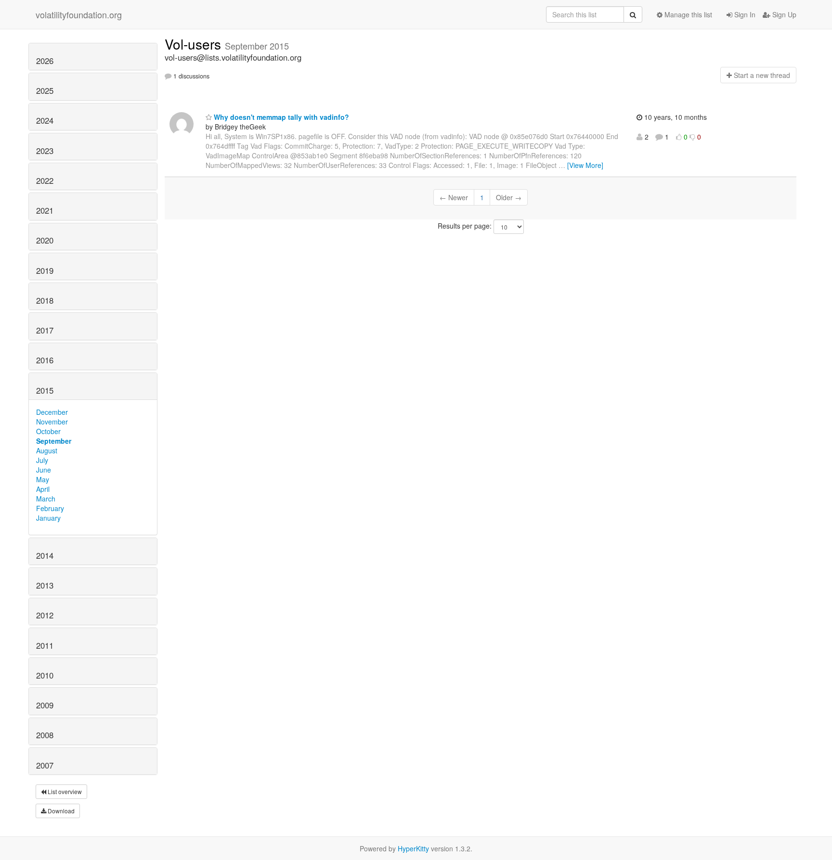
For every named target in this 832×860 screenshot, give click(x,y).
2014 (44, 555)
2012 (44, 615)
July (42, 460)
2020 (44, 240)
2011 (44, 645)
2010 (44, 675)
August (46, 450)
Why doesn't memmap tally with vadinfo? (280, 117)
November (52, 421)
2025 (44, 90)
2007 (44, 765)
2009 (44, 705)
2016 (44, 360)
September (53, 441)
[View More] (585, 165)
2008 (44, 735)
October (48, 431)
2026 (44, 60)
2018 (44, 300)
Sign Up (783, 14)
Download (60, 811)
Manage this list (687, 14)
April (43, 489)
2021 (44, 210)
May (42, 479)
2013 (44, 585)
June (43, 470)
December (52, 412)
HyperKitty (413, 848)
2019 (44, 270)
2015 (44, 390)
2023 (44, 150)
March (45, 498)
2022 (44, 180)
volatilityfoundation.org (79, 14)
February (50, 508)
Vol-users (195, 43)
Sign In (743, 14)
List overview (64, 791)
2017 (44, 330)
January (48, 518)
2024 (44, 120)
